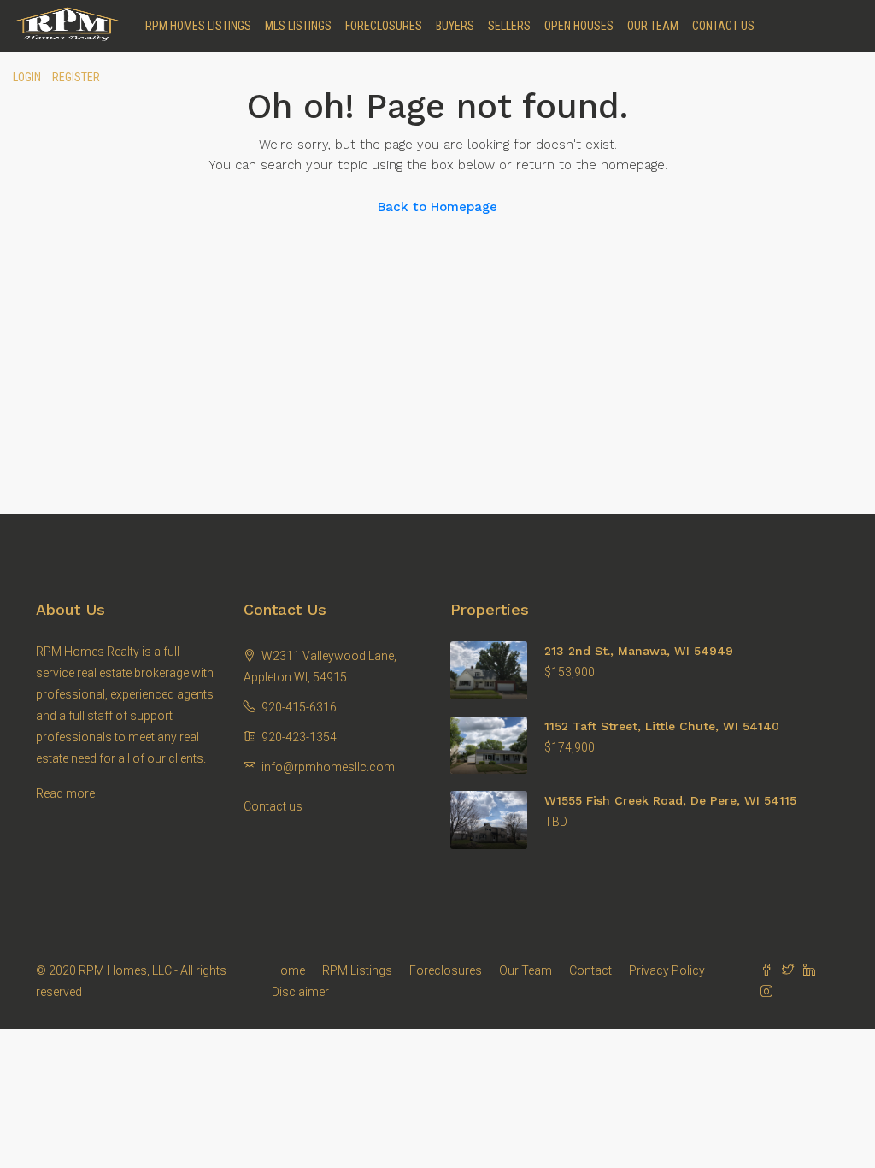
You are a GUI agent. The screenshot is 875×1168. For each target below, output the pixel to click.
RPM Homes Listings (198, 25)
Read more (65, 793)
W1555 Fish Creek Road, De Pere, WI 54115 (670, 800)
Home (288, 970)
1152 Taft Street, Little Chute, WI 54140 (661, 726)
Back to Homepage (437, 207)
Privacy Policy (667, 970)
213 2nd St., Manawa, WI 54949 (638, 651)
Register (76, 77)
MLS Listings (298, 25)
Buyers (455, 25)
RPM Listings (357, 970)
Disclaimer (300, 992)
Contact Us (723, 25)
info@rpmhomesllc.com (328, 767)
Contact (590, 970)
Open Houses (579, 25)
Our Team (652, 25)
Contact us (273, 806)
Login (27, 77)
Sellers (509, 25)
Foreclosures (383, 25)
